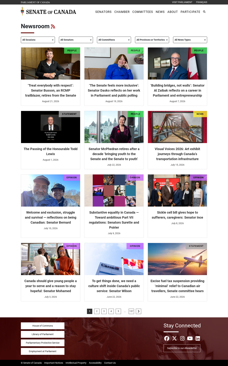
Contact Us (110, 362)
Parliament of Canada (35, 2)
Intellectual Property (76, 362)
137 (131, 311)
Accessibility (95, 362)
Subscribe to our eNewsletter (182, 348)
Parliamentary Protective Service (42, 342)
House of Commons (42, 325)
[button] (103, 12)
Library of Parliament (43, 334)
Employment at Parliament (42, 351)
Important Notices (53, 362)
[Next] (138, 311)
